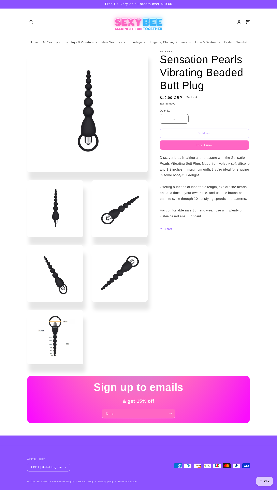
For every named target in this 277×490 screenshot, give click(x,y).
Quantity (165, 110)
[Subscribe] (170, 413)
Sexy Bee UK (44, 481)
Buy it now (204, 145)
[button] (31, 22)
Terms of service (127, 481)
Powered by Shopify (63, 481)
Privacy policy (106, 481)
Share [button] (168, 229)
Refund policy (85, 481)
